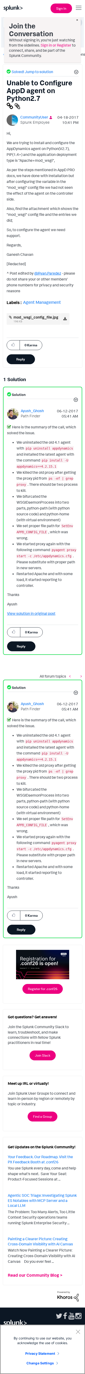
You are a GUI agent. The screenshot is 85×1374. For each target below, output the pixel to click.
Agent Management (42, 302)
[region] (42, 1349)
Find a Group (42, 1116)
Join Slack (42, 1055)
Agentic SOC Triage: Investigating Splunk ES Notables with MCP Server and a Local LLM (42, 1200)
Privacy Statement (40, 1353)
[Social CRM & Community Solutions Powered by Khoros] (68, 1295)
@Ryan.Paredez (47, 273)
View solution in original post (31, 613)
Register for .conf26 (42, 989)
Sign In (61, 8)
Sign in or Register (56, 45)
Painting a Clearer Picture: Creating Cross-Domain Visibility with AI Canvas (40, 1241)
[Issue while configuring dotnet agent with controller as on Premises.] (80, 676)
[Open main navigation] (78, 8)
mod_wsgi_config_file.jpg (35, 317)
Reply (20, 359)
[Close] (78, 1331)
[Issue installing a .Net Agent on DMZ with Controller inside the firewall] (71, 676)
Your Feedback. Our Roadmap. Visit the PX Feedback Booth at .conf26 (40, 1159)
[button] (75, 73)
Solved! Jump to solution (32, 71)
